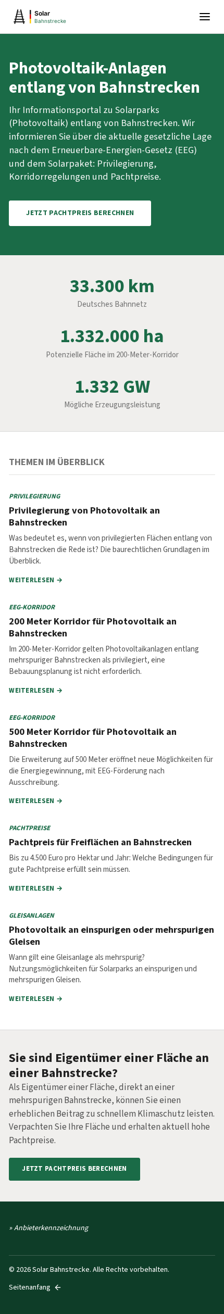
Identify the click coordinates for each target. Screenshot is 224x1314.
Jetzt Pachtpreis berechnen (80, 213)
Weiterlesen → (36, 580)
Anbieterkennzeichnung (51, 1228)
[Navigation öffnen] (204, 16)
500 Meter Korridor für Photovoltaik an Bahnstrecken (93, 737)
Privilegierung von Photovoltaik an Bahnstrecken (84, 516)
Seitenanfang (30, 1287)
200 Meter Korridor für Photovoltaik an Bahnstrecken (93, 627)
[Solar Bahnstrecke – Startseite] (61, 16)
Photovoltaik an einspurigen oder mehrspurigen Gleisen (111, 935)
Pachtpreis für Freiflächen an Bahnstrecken (100, 842)
